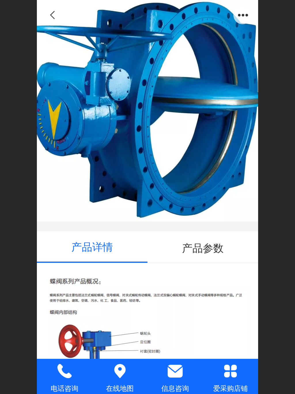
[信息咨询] (175, 371)
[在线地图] (120, 371)
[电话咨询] (64, 371)
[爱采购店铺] (230, 371)
